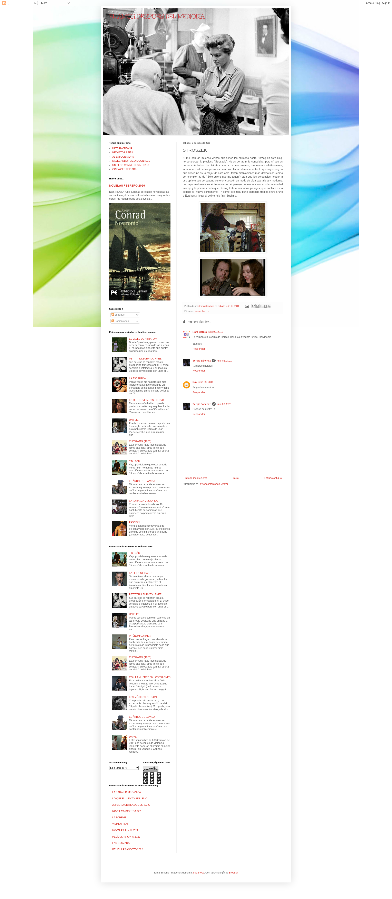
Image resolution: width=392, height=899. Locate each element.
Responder (199, 348)
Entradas (119, 314)
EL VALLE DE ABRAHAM (143, 338)
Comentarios (121, 321)
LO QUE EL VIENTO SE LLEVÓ (146, 400)
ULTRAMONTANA (122, 148)
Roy (195, 382)
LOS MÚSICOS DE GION (143, 697)
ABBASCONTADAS (123, 156)
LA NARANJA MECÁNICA (143, 501)
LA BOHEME (119, 817)
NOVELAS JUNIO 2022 (125, 830)
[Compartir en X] (261, 306)
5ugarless (198, 872)
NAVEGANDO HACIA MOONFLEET (131, 160)
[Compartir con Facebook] (265, 306)
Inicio (236, 478)
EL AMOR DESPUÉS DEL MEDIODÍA (157, 16)
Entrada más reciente (195, 478)
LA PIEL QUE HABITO (141, 573)
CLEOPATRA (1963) (140, 441)
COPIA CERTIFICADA (124, 169)
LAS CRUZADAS (121, 843)
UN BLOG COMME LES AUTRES (130, 165)
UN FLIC (134, 419)
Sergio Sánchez (202, 360)
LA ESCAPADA (137, 378)
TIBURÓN (134, 461)
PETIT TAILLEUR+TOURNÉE (145, 358)
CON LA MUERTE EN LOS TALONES (149, 677)
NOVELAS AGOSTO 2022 (126, 811)
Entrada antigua (273, 478)
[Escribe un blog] (257, 306)
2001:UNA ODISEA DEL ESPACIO (131, 804)
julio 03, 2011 (205, 382)
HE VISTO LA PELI (122, 152)
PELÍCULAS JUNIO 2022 (126, 836)
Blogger (233, 872)
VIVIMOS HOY (120, 823)
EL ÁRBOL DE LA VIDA (142, 481)
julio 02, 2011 (215, 331)
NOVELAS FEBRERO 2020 (127, 185)
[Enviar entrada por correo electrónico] (246, 306)
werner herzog (202, 311)
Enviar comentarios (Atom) (213, 484)
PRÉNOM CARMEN (140, 635)
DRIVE (133, 736)
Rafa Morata (200, 331)
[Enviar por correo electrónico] (254, 306)
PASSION (134, 522)
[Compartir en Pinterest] (269, 306)
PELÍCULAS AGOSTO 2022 (127, 849)
